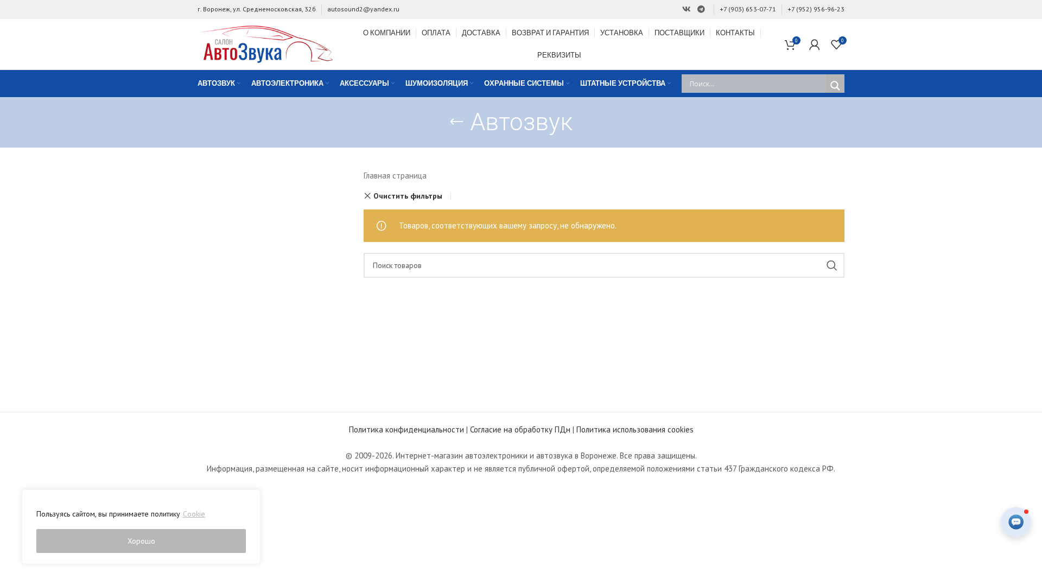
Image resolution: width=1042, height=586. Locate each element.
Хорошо (141, 541)
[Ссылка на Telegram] (701, 9)
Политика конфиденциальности (406, 429)
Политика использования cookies (635, 429)
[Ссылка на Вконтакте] (686, 9)
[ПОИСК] (831, 265)
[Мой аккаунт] (814, 44)
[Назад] (456, 122)
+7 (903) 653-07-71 (748, 9)
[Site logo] (265, 43)
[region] (141, 526)
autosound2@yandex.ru (363, 9)
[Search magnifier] (835, 85)
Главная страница (395, 175)
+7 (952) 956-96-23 (815, 9)
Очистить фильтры (407, 196)
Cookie (194, 514)
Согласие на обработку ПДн (520, 429)
